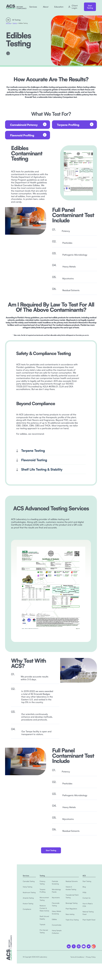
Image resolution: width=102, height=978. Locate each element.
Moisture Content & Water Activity (44, 908)
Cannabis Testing (29, 881)
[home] (16, 7)
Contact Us (86, 898)
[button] (33, 7)
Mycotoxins (56, 898)
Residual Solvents (72, 881)
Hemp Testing (27, 887)
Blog (84, 887)
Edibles (54, 919)
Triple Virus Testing (72, 920)
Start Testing (90, 6)
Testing (15, 23)
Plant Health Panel (89, 920)
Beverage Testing (71, 903)
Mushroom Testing (29, 892)
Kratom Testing (28, 904)
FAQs (84, 892)
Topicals (42, 924)
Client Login (75, 6)
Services (8, 23)
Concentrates (56, 925)
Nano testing (70, 914)
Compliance (27, 909)
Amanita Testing (28, 898)
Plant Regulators (71, 909)
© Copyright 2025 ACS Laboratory (35, 957)
